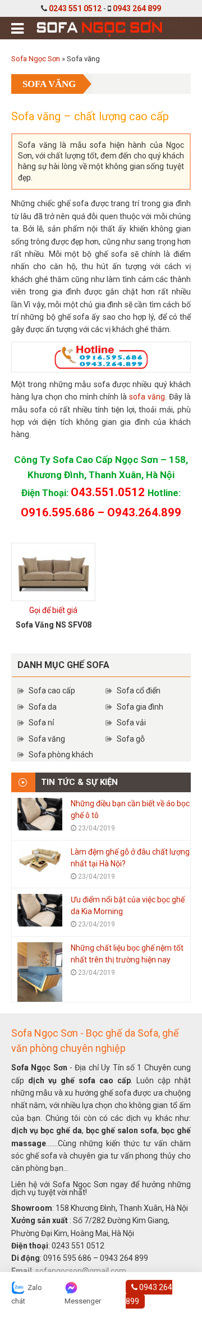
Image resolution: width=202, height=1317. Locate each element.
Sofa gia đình (140, 706)
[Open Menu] (17, 29)
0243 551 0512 (75, 8)
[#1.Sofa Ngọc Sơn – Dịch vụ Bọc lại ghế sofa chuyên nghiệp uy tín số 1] (98, 26)
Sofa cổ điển (138, 690)
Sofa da (43, 706)
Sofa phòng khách (61, 754)
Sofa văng (47, 738)
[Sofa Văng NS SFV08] (53, 572)
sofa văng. (147, 396)
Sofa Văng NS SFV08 (53, 624)
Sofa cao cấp (52, 690)
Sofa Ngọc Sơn (35, 59)
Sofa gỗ (131, 738)
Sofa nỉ (41, 722)
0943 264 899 (137, 8)
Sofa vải (131, 722)
